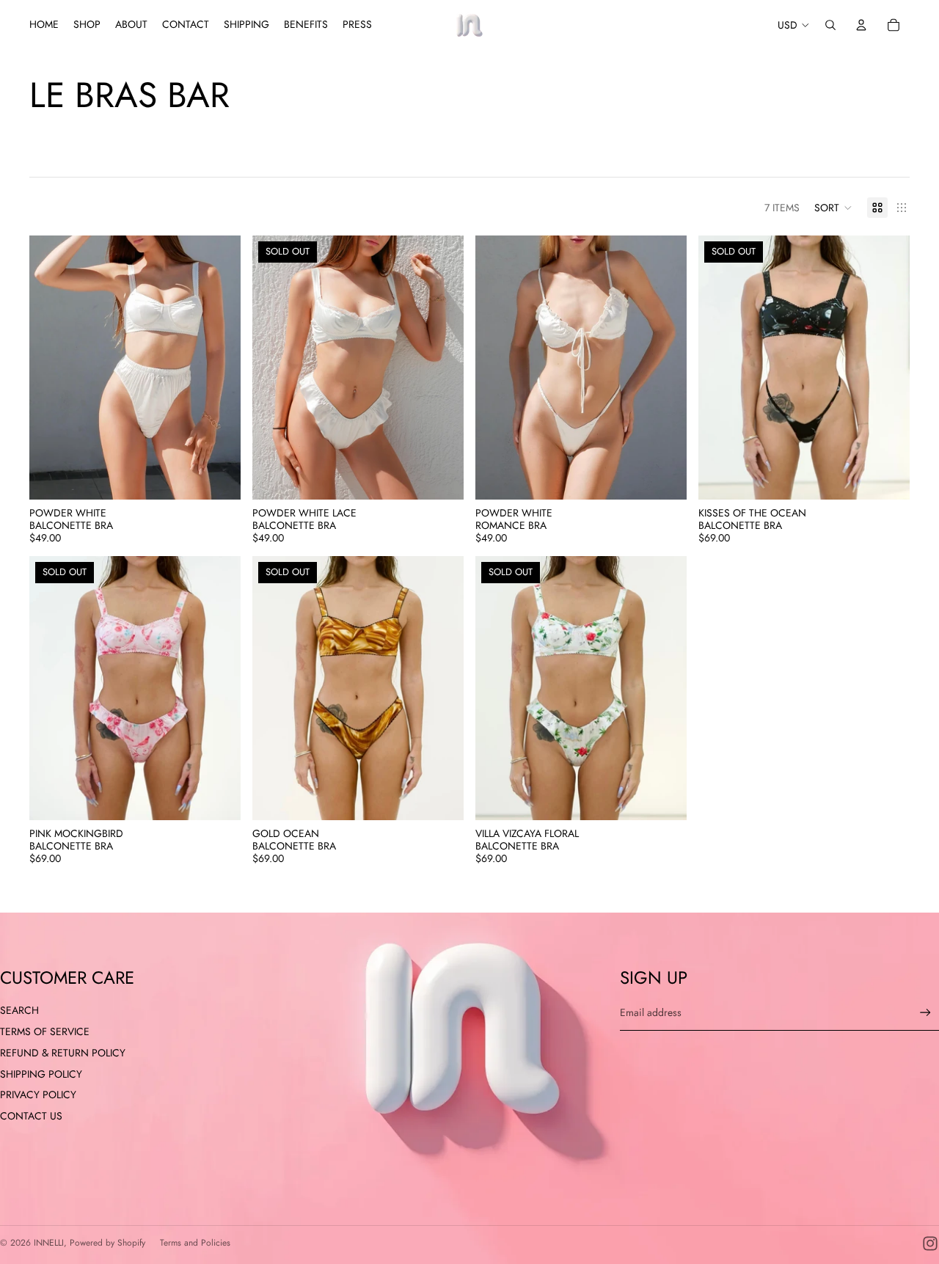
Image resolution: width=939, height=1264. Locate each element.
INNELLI (49, 1242)
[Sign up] (925, 1012)
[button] (833, 207)
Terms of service (44, 1031)
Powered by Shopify (107, 1242)
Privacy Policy (38, 1094)
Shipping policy (41, 1074)
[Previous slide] (51, 367)
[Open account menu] (861, 25)
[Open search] (830, 25)
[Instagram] (930, 1243)
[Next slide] (219, 367)
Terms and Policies (195, 1242)
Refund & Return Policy (62, 1052)
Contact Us (31, 1115)
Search (19, 1010)
